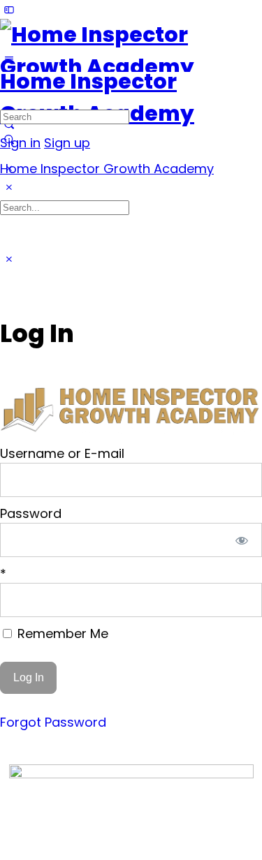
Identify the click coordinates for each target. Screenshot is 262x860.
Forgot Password (53, 722)
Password (30, 513)
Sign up (67, 142)
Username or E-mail (62, 453)
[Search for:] (64, 115)
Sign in (20, 142)
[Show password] (242, 540)
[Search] (8, 139)
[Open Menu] (8, 59)
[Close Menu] (8, 187)
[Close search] (8, 259)
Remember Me (61, 633)
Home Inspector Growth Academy (107, 168)
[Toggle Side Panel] (8, 9)
